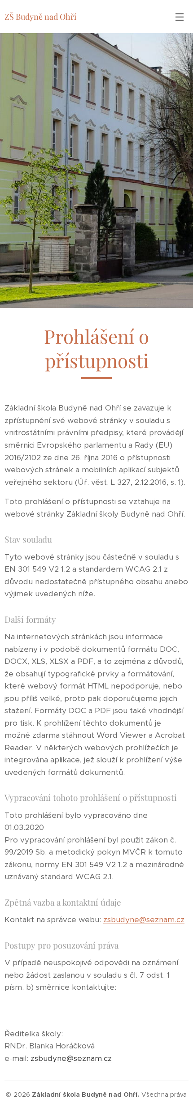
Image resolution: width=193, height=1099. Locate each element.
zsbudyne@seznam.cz (143, 919)
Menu (180, 17)
